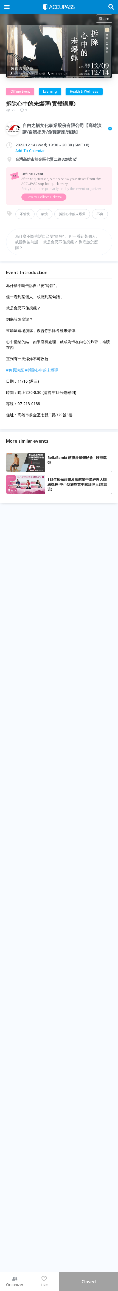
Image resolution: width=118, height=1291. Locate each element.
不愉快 (25, 214)
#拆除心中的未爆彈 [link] (41, 369)
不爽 (100, 214)
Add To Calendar (30, 150)
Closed (89, 1282)
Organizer (14, 1284)
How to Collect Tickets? (44, 197)
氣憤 (44, 214)
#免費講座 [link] (15, 369)
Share (104, 18)
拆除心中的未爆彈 (72, 214)
